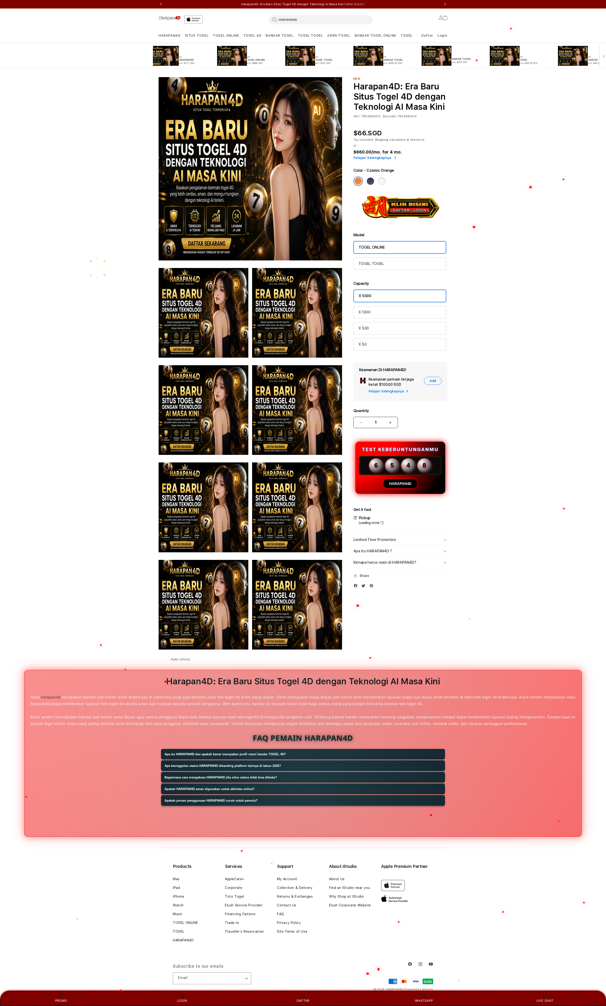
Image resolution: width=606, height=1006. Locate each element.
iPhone (178, 896)
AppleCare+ (234, 879)
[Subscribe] (246, 978)
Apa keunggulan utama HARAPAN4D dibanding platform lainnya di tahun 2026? (223, 766)
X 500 (363, 328)
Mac (176, 879)
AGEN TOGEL (338, 35)
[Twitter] (364, 586)
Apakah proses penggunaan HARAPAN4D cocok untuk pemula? (211, 800)
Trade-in (232, 923)
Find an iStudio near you (349, 888)
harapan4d (50, 697)
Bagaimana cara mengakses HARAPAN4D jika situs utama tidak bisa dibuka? (221, 777)
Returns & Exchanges (295, 896)
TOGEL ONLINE (226, 35)
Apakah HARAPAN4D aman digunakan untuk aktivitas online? (209, 789)
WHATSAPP (424, 1000)
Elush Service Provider (244, 905)
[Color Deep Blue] (370, 181)
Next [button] (445, 4)
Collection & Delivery (295, 888)
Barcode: (390, 116)
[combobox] (321, 19)
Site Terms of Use (292, 931)
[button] (169, 36)
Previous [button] (161, 4)
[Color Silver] (382, 181)
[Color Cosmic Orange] (358, 181)
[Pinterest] (372, 586)
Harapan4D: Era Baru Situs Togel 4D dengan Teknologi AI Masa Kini (303, 4)
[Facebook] (356, 586)
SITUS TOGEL (197, 35)
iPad (176, 888)
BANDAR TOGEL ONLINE (375, 35)
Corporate (233, 888)
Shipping (382, 139)
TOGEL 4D (252, 35)
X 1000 (364, 312)
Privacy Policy (289, 923)
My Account (287, 879)
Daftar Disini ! (354, 4)
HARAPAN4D (169, 35)
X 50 (362, 344)
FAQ (280, 914)
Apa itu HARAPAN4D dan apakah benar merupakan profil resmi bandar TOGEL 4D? (225, 754)
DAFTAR (303, 1000)
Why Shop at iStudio (346, 896)
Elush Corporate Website (350, 905)
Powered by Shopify (418, 989)
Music (178, 914)
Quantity (361, 411)
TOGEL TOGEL (310, 35)
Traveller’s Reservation (244, 931)
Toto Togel (234, 896)
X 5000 (365, 296)
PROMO (61, 1000)
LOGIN (182, 1000)
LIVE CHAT (544, 1000)
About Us (337, 879)
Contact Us (286, 905)
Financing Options (240, 914)
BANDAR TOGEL (279, 35)
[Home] (169, 18)
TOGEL (407, 35)
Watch (178, 905)
